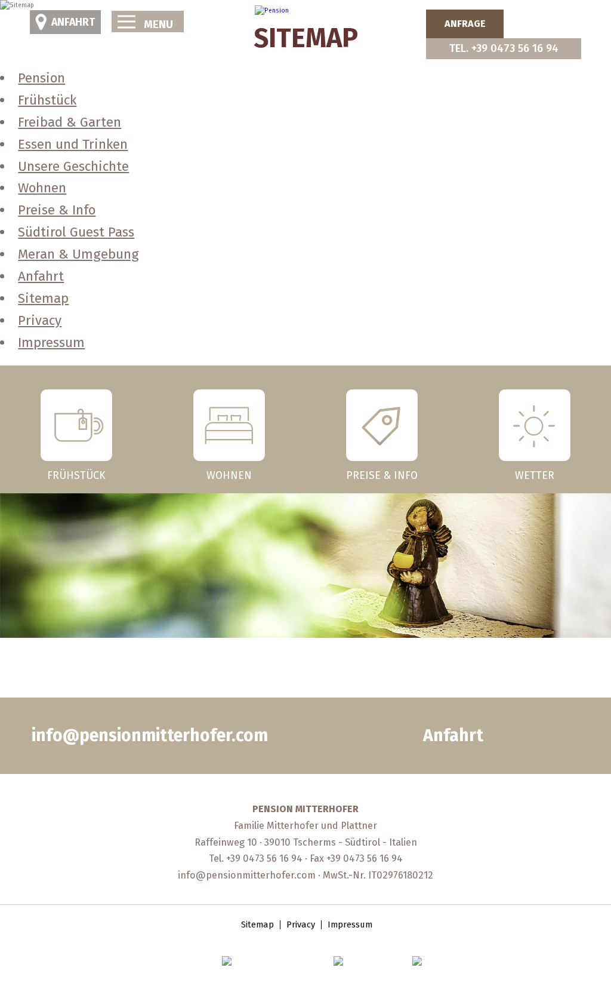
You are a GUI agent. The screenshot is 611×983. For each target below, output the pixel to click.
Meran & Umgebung (78, 254)
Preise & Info (56, 210)
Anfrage (465, 23)
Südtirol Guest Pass (76, 232)
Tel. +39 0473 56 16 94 (503, 48)
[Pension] (272, 10)
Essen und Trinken (73, 144)
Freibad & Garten (69, 122)
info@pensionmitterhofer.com (150, 735)
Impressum (51, 342)
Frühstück (47, 100)
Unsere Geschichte (73, 166)
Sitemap (43, 298)
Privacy (39, 320)
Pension (41, 78)
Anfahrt (73, 22)
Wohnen (42, 188)
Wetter (534, 475)
